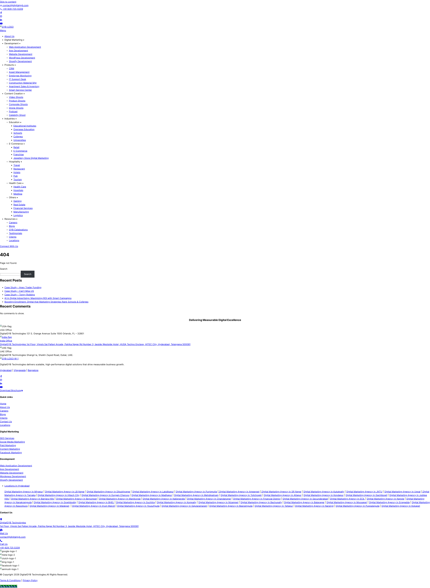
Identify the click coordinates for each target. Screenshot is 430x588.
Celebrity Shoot (17, 115)
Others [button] (12, 197)
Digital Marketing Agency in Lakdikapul (153, 491)
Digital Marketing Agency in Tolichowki (241, 495)
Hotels (16, 172)
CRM (11, 68)
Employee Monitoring (20, 75)
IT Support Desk (17, 79)
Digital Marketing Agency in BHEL (96, 502)
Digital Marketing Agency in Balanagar (304, 502)
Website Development (20, 54)
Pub (15, 176)
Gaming (17, 201)
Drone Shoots (16, 108)
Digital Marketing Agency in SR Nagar (281, 491)
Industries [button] (9, 118)
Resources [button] (10, 219)
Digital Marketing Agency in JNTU (364, 491)
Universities (19, 140)
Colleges (18, 136)
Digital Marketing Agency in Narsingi (314, 506)
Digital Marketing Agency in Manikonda (120, 498)
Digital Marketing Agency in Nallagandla (164, 498)
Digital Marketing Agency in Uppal (402, 491)
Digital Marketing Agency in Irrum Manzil (93, 506)
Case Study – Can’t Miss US (19, 291)
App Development (18, 50)
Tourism (17, 179)
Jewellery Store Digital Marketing (31, 158)
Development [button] (11, 43)
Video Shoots (16, 97)
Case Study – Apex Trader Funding (22, 287)
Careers (13, 222)
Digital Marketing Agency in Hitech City (58, 495)
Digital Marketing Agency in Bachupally (261, 502)
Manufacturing (21, 211)
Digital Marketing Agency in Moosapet (347, 502)
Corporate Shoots (18, 104)
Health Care (19, 186)
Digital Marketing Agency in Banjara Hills (32, 498)
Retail (16, 147)
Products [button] (9, 65)
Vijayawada (20, 370)
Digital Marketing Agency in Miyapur (23, 491)
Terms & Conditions (10, 580)
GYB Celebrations (18, 229)
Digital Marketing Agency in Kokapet (401, 506)
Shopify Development (20, 61)
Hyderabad (6, 370)
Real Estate (19, 204)
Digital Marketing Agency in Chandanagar (209, 498)
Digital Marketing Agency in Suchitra (135, 502)
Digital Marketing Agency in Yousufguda (138, 506)
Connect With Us (9, 246)
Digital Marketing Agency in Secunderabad (305, 498)
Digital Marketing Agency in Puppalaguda (357, 506)
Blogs (12, 226)
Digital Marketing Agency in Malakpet (49, 506)
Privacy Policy (30, 580)
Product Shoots (17, 100)
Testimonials (15, 233)
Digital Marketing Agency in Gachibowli (366, 495)
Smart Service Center (20, 90)
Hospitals (18, 190)
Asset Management (19, 72)
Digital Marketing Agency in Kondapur (324, 495)
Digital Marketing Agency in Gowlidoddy (55, 502)
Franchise (18, 154)
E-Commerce (20, 151)
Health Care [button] (15, 183)
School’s (17, 133)
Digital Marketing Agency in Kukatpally (323, 491)
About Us (9, 36)
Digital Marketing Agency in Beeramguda (231, 506)
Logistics (18, 215)
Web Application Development (25, 47)
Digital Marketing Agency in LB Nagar (65, 491)
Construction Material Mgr (23, 82)
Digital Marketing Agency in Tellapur (274, 506)
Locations (14, 240)
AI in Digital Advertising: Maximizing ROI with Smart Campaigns (37, 298)
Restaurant (19, 168)
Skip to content (8, 1)
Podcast (13, 111)
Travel (16, 165)
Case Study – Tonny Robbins (19, 294)
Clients (12, 237)
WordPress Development (22, 57)
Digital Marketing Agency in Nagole (385, 498)
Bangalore (33, 370)
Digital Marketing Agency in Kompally (176, 502)
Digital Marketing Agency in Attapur (282, 495)
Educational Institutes (24, 125)
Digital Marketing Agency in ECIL (347, 498)
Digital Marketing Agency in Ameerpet (238, 491)
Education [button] (14, 122)
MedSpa (17, 194)
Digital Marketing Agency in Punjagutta (196, 491)
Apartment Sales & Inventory (24, 86)
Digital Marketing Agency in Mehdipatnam (196, 495)
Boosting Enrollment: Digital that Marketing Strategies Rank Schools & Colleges (46, 301)
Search (3, 269)
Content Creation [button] (13, 93)
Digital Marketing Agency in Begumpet (76, 498)
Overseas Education (23, 129)
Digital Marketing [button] (13, 40)
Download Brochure (10, 390)
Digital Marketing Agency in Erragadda (389, 502)
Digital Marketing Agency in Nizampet (218, 502)
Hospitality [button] (14, 161)
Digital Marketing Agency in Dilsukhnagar (108, 491)
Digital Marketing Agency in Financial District (257, 498)
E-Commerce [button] (16, 143)
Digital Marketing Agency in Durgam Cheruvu (105, 495)
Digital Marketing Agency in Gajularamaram (184, 506)
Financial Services (23, 208)
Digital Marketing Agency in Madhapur (151, 495)
